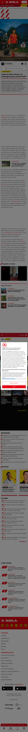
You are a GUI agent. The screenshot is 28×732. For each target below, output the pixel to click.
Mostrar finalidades (14, 383)
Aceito (14, 386)
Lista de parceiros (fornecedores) (8, 378)
